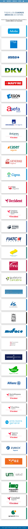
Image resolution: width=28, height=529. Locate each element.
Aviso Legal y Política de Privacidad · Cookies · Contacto (14, 527)
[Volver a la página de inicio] (4, 1)
